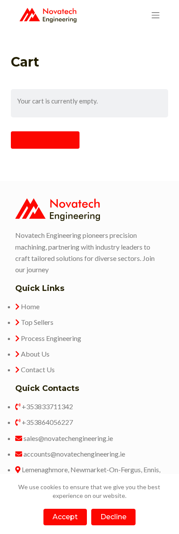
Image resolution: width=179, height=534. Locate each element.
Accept (65, 517)
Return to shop (45, 140)
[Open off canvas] (155, 15)
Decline (113, 517)
